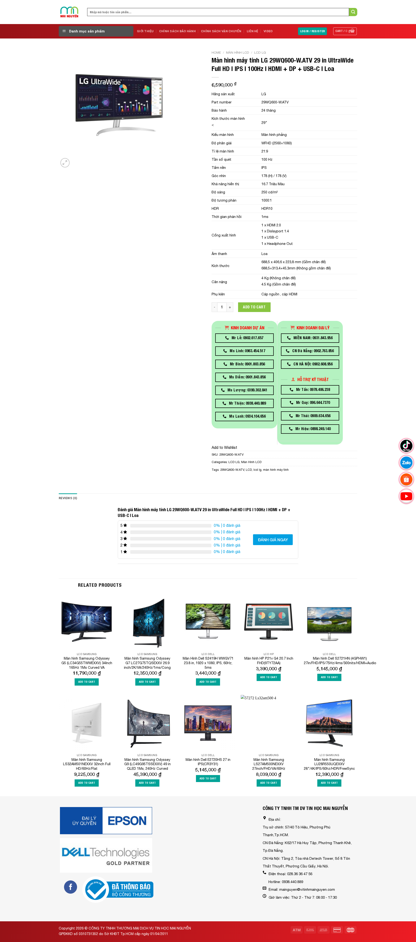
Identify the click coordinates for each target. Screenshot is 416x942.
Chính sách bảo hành (177, 31)
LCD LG (260, 52)
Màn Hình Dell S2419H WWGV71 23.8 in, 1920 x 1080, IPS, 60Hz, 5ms (208, 662)
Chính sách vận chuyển (221, 31)
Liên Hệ (252, 31)
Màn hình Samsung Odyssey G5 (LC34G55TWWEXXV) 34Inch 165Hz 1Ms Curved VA (86, 662)
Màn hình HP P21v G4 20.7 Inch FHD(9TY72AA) (268, 660)
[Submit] (353, 12)
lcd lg (257, 469)
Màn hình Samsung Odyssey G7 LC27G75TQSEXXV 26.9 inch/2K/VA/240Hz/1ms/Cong (147, 662)
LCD (249, 469)
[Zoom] (65, 162)
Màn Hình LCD (237, 52)
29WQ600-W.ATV (232, 469)
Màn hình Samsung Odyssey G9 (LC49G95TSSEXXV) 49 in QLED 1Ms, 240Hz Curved (147, 763)
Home (216, 52)
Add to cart (254, 307)
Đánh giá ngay (273, 539)
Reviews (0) (68, 498)
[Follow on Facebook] (70, 886)
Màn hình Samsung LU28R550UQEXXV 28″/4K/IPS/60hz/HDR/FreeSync (329, 763)
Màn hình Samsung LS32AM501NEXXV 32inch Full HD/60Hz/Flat (86, 763)
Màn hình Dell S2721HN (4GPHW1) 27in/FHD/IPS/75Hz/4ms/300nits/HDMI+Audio (340, 660)
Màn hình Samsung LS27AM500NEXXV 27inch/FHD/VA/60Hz (268, 763)
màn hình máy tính (276, 469)
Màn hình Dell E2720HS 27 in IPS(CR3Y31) (208, 761)
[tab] (68, 498)
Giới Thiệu (145, 31)
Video (268, 31)
